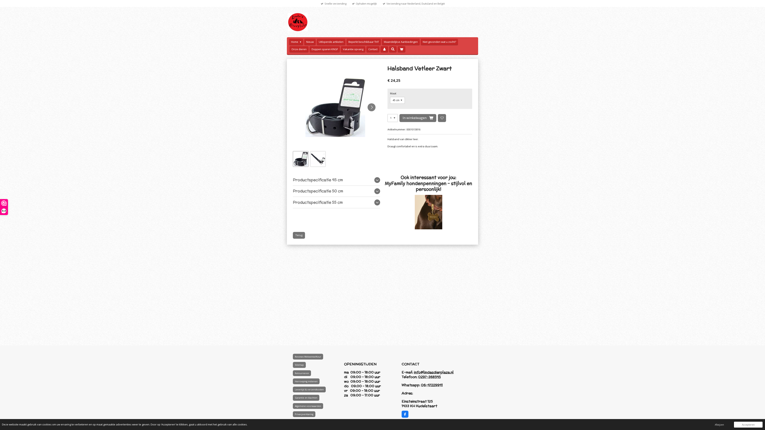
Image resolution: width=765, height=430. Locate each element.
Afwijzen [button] (719, 424)
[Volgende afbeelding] (372, 107)
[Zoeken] (393, 49)
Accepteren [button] (748, 424)
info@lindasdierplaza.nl (434, 372)
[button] (301, 159)
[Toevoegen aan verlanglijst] (442, 118)
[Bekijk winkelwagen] (401, 49)
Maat (393, 93)
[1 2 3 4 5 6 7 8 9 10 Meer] (392, 118)
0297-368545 (429, 376)
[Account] (384, 49)
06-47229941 (432, 385)
